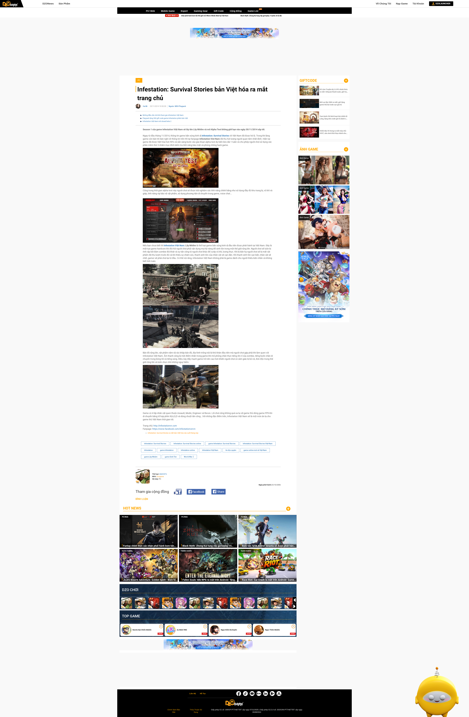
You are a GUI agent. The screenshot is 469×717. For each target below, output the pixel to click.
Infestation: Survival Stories (155, 444)
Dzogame (160, 476)
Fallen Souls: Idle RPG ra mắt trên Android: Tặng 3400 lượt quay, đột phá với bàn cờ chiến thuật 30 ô (209, 580)
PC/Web (125, 517)
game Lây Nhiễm (150, 457)
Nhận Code (333, 91)
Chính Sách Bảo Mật (173, 711)
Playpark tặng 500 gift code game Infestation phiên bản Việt (165, 118)
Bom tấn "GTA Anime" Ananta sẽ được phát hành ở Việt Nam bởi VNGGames (268, 546)
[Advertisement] (234, 58)
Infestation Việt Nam (174, 245)
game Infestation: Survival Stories (221, 444)
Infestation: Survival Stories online (187, 444)
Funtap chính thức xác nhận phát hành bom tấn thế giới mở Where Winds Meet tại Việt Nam (148, 546)
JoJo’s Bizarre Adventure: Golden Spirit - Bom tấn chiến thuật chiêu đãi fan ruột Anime (242, 16)
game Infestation (167, 450)
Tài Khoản (418, 3)
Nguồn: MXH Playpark (177, 106)
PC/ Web (150, 11)
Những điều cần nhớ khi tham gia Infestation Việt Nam (163, 115)
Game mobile (127, 551)
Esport (184, 11)
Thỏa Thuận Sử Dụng (196, 711)
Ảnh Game (309, 149)
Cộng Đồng (236, 11)
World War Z (189, 457)
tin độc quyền (231, 450)
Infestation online (188, 450)
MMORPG (163, 474)
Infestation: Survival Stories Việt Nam (257, 444)
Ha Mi (145, 106)
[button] (294, 606)
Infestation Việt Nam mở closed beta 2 (157, 121)
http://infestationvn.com (165, 425)
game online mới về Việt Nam (255, 450)
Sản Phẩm (64, 3)
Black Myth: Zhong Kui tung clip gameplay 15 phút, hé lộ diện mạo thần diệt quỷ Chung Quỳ (207, 546)
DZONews (48, 3)
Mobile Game (168, 11)
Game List (253, 11)
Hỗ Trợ (203, 694)
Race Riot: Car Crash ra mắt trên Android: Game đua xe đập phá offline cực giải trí (268, 580)
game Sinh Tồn (171, 457)
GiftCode (308, 80)
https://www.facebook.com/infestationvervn (173, 429)
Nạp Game (402, 3)
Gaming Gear (201, 11)
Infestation (148, 450)
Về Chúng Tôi (383, 3)
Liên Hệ (192, 694)
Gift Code (219, 11)
